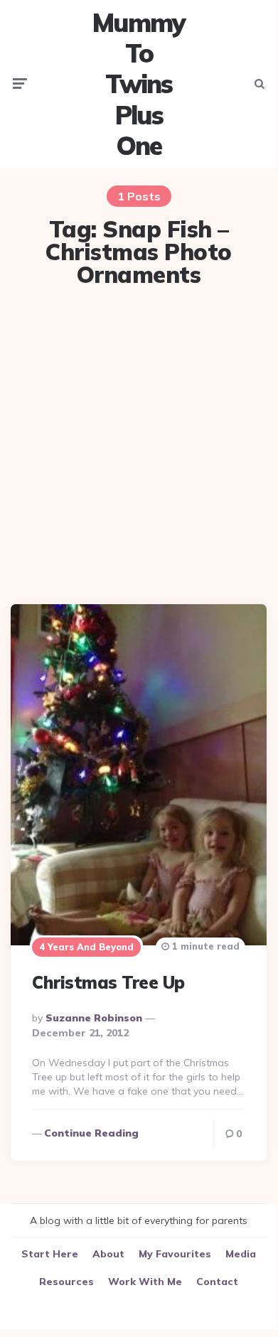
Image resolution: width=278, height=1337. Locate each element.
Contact (217, 1281)
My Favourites (175, 1253)
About (108, 1253)
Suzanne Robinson (94, 1018)
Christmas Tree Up (108, 982)
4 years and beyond (86, 946)
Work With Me (145, 1281)
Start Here (49, 1253)
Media (240, 1253)
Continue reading (91, 1133)
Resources (66, 1281)
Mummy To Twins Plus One (138, 84)
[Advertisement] (138, 447)
